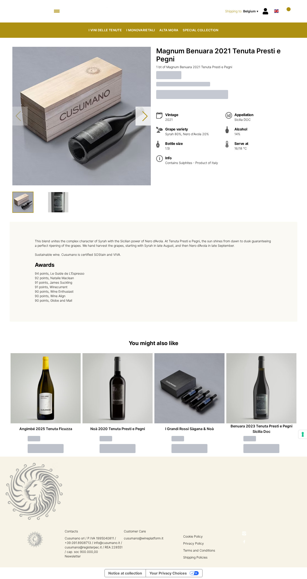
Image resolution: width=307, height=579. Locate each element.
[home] (153, 11)
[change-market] (242, 11)
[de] (276, 5)
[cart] (286, 11)
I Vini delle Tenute (105, 30)
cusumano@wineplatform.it (143, 538)
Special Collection (200, 30)
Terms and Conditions (199, 550)
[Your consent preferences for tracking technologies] (302, 434)
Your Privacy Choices (168, 573)
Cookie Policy (193, 536)
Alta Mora (168, 30)
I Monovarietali (140, 30)
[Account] (265, 11)
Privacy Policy (193, 543)
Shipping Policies (195, 557)
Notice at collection (125, 573)
